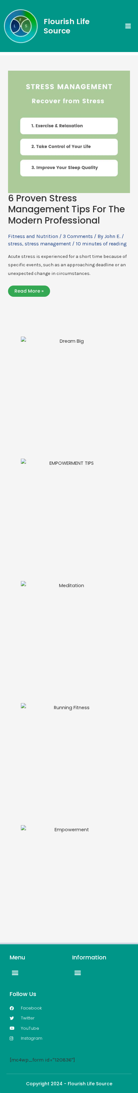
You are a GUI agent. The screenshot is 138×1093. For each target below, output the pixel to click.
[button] (15, 972)
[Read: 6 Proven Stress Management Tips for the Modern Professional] (69, 131)
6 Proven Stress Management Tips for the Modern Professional (66, 209)
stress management (48, 244)
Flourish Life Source (67, 26)
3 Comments (78, 236)
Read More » (29, 291)
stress (15, 244)
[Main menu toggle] (128, 26)
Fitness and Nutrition (33, 236)
